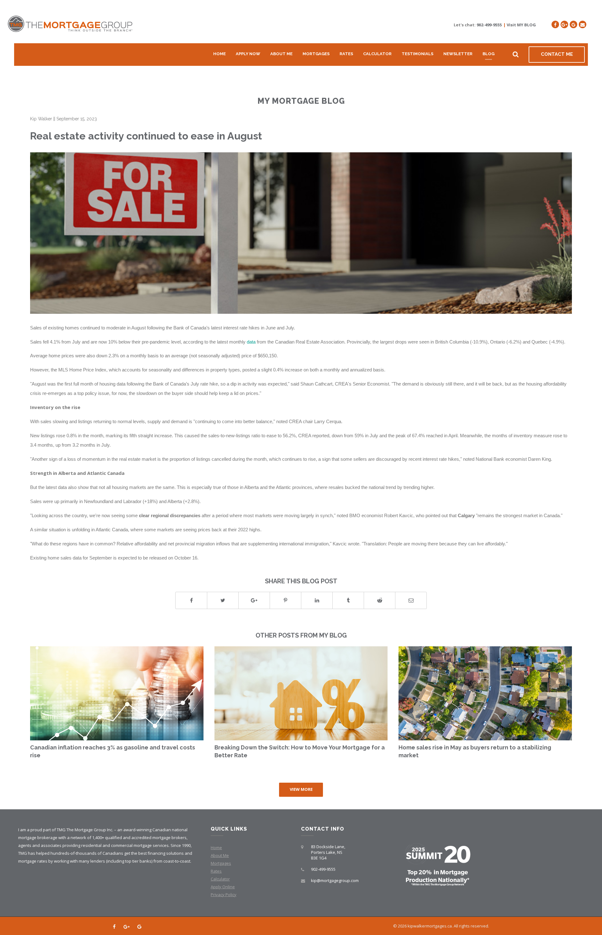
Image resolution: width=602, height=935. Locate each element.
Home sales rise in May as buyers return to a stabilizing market (475, 751)
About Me (281, 53)
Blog (488, 53)
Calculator (377, 53)
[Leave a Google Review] (573, 24)
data (251, 341)
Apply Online (223, 887)
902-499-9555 (489, 25)
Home (219, 53)
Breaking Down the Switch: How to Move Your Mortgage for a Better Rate (299, 751)
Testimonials (417, 53)
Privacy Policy (223, 894)
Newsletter (458, 53)
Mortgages (316, 53)
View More (301, 789)
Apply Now (248, 53)
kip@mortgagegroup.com (335, 880)
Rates (346, 53)
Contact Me (557, 54)
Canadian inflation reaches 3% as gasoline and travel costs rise (112, 751)
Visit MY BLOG (521, 25)
